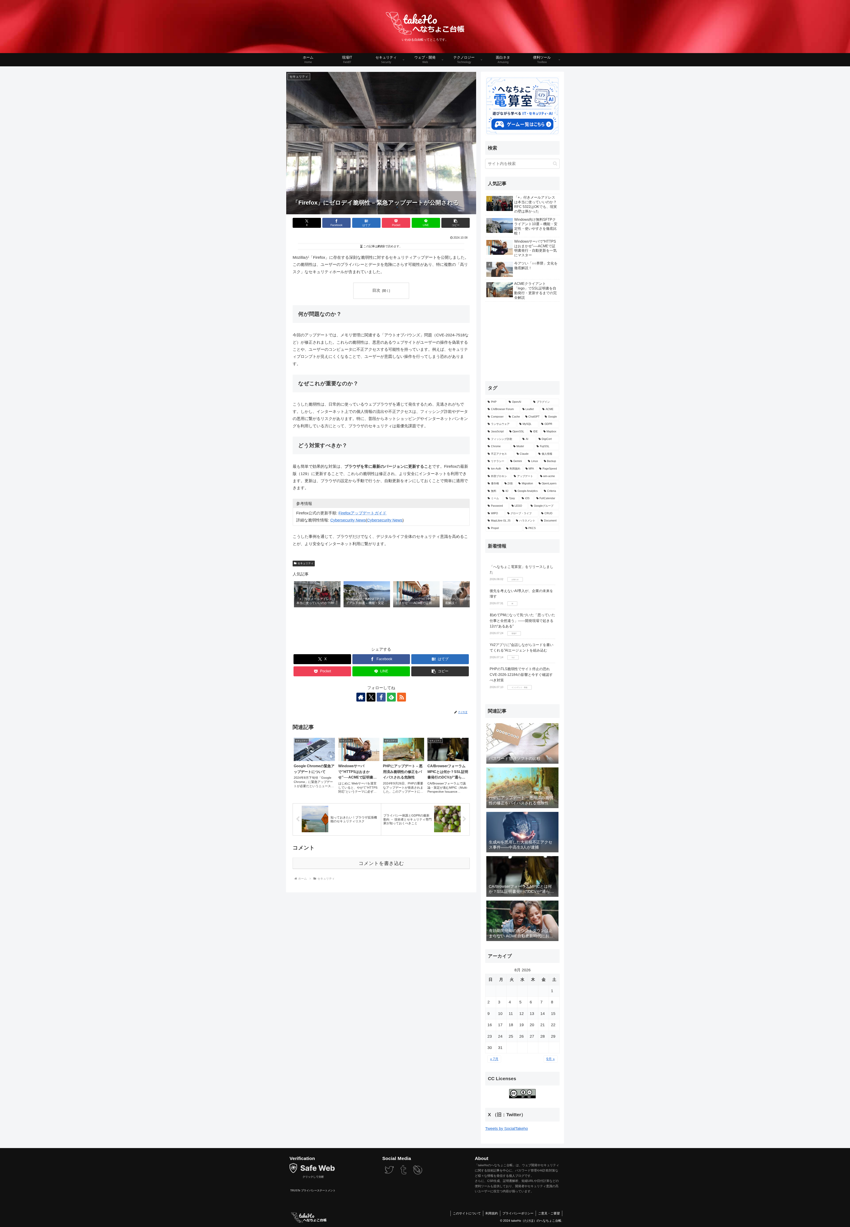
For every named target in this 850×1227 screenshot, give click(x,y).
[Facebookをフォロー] (381, 697)
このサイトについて (467, 1213)
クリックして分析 (313, 1176)
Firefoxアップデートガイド (362, 513)
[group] (317, 594)
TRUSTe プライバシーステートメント (313, 1190)
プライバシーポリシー (517, 1213)
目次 (376, 290)
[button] (455, 223)
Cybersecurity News (348, 520)
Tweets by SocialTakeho (506, 1128)
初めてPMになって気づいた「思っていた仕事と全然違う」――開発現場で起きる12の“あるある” (522, 620)
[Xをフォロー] (371, 697)
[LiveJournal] (417, 1173)
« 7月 (494, 1059)
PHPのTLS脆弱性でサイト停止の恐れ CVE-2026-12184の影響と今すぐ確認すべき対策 (521, 674)
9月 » (550, 1059)
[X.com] (389, 1173)
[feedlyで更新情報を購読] (391, 697)
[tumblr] (403, 1173)
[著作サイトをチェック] (360, 697)
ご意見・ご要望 (549, 1213)
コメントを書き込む (381, 863)
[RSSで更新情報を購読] (401, 697)
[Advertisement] (381, 626)
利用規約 (491, 1213)
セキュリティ (305, 563)
